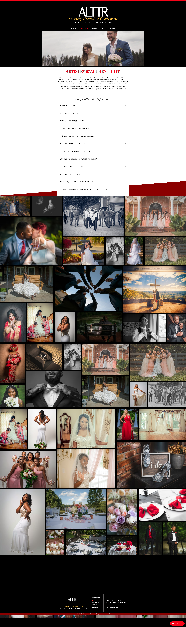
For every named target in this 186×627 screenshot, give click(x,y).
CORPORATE (96, 598)
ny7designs (110, 614)
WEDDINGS (95, 600)
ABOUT (94, 605)
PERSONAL (95, 602)
